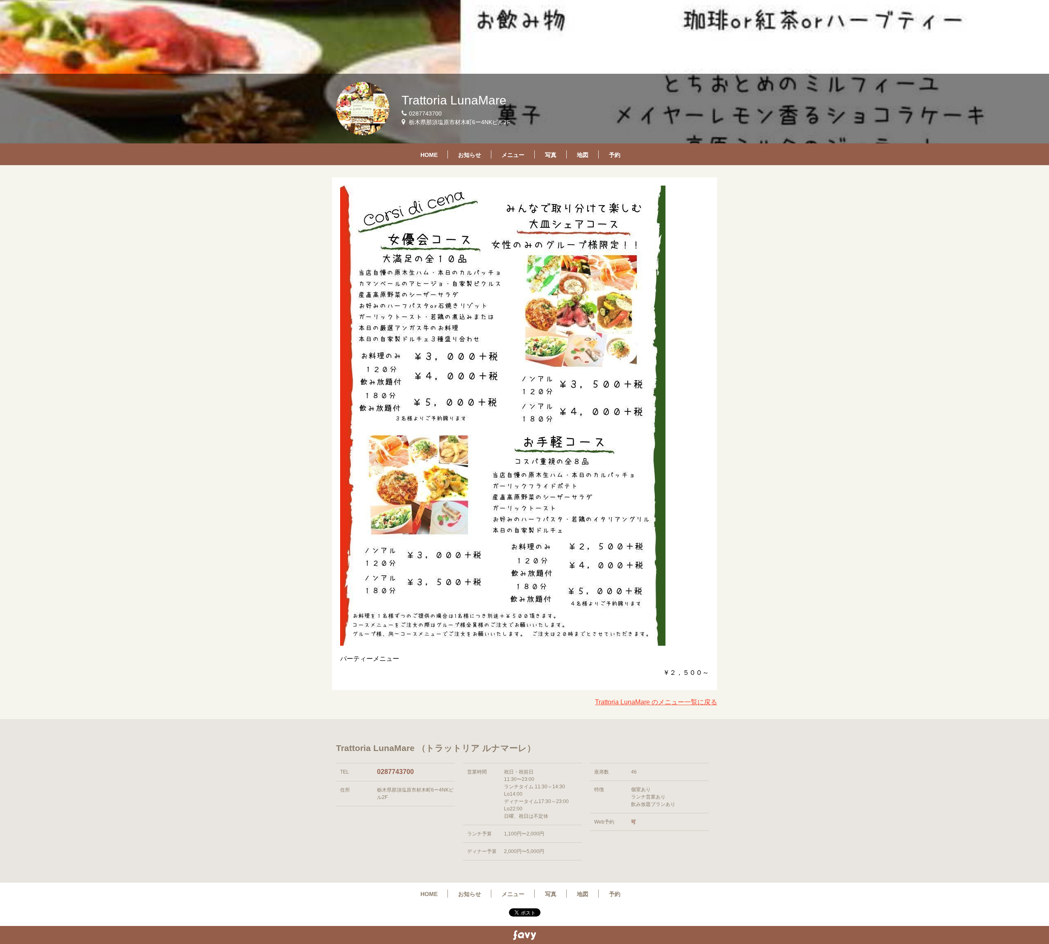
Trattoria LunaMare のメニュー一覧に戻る (656, 702)
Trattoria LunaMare (454, 100)
